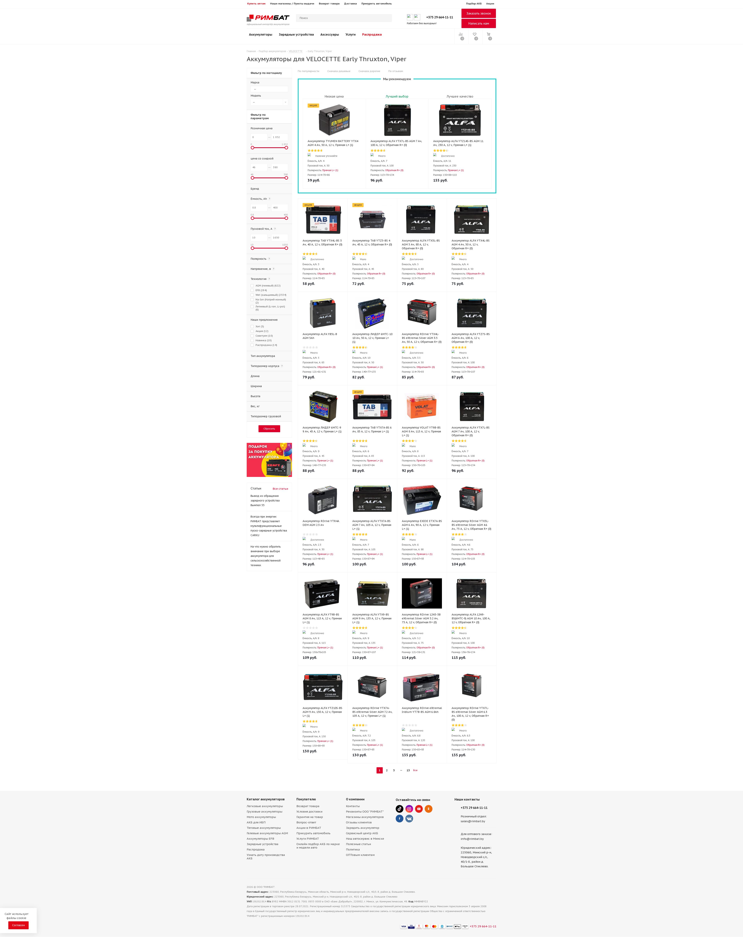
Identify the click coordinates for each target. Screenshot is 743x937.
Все (415, 770)
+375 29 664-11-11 (439, 17)
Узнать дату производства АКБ (266, 856)
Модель (256, 95)
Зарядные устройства (296, 34)
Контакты (353, 806)
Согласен (18, 925)
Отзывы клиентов (359, 822)
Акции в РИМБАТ (308, 828)
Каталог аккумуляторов (266, 799)
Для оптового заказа (476, 834)
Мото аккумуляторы (261, 817)
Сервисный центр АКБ (362, 833)
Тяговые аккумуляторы (264, 828)
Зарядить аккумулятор (362, 828)
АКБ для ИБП (256, 822)
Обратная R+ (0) (394, 170)
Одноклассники (428, 809)
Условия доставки (309, 811)
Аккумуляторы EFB (260, 838)
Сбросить (269, 428)
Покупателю (306, 799)
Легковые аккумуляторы (265, 806)
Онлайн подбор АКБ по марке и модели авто (318, 845)
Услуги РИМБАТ (307, 838)
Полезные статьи (358, 844)
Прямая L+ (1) (330, 170)
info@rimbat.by (472, 839)
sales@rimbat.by (473, 821)
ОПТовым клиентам (360, 855)
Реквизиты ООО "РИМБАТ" (365, 811)
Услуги (351, 34)
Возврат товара (307, 806)
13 (408, 770)
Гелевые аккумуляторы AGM (267, 833)
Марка (255, 82)
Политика (353, 849)
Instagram (409, 809)
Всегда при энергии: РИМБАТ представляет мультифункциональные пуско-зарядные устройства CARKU (269, 526)
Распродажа (372, 34)
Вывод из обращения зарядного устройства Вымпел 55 (265, 500)
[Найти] (387, 18)
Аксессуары (329, 34)
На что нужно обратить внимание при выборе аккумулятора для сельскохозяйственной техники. (266, 556)
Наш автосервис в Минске (365, 838)
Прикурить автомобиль (313, 833)
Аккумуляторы (260, 34)
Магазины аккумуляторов (365, 817)
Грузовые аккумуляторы (264, 811)
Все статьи (280, 488)
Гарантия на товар (309, 817)
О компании (355, 799)
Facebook (399, 818)
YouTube (419, 809)
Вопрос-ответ (306, 822)
